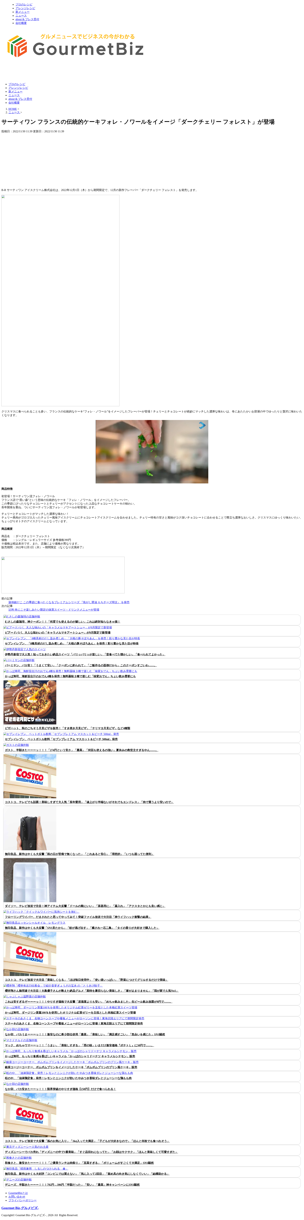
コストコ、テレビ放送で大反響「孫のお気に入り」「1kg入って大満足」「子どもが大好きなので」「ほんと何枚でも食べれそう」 (87, 1140)
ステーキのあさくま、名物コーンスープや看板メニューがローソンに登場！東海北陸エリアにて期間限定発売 (74, 1023)
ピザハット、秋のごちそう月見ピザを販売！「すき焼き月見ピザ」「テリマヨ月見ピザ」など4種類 (67, 728)
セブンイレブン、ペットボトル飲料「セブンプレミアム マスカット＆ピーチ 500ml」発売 (61, 739)
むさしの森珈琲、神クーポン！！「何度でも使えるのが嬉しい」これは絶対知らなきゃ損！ (62, 621)
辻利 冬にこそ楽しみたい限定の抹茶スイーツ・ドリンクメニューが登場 (53, 609)
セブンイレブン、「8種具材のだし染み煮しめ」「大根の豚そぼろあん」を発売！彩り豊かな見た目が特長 (72, 643)
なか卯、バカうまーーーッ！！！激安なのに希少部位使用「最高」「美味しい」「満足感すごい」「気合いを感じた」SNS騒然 (85, 1034)
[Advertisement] (65, 71)
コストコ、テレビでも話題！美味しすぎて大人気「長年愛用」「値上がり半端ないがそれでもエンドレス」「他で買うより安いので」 (89, 802)
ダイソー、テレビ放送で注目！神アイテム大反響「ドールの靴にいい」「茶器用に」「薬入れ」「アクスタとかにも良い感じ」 (85, 905)
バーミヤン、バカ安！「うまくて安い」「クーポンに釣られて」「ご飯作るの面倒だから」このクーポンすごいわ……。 (81, 665)
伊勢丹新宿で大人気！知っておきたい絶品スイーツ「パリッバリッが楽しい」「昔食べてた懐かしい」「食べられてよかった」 (85, 654)
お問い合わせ (16, 1196)
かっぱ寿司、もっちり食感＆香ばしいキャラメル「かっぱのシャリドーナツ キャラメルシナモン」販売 (70, 1056)
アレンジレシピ (25, 8)
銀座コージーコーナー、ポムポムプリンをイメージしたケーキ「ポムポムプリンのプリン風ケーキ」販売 (71, 1067)
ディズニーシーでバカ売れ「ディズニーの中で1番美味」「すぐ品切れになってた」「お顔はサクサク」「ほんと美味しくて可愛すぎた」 (91, 1151)
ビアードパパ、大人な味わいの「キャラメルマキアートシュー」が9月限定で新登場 (57, 632)
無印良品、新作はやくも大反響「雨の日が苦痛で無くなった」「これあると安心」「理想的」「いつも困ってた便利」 (79, 854)
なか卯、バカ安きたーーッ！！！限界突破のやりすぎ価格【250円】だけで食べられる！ (60, 1089)
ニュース (21, 15)
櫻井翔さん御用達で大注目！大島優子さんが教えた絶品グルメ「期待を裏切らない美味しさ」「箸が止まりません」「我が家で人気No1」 (92, 990)
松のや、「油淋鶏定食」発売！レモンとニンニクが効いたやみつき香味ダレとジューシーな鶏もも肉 (68, 1078)
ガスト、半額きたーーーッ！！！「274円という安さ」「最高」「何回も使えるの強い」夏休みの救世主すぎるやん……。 (81, 750)
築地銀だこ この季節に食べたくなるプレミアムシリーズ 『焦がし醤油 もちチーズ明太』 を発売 (68, 602)
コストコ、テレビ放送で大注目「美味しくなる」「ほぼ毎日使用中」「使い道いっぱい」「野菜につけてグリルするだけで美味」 (86, 979)
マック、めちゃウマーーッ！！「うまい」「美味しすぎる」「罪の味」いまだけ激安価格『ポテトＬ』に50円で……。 (79, 1045)
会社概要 (21, 22)
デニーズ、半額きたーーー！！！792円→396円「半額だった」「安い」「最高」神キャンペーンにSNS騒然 (72, 1184)
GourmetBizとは (18, 1192)
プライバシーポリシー (22, 1200)
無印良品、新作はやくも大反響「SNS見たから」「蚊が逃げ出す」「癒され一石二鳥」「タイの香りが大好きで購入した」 (82, 927)
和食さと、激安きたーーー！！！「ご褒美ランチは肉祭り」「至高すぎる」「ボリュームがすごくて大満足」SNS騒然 (79, 1162)
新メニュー (22, 11)
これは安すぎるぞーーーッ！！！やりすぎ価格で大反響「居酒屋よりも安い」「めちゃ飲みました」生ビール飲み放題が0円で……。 (88, 1001)
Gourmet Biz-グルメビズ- (20, 1208)
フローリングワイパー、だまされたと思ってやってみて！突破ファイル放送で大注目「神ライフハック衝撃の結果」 (78, 916)
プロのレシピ (23, 4)
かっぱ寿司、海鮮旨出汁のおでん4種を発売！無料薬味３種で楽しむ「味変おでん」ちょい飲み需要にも (70, 676)
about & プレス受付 (27, 19)
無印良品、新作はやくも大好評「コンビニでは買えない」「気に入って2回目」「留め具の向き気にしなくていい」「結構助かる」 (87, 1173)
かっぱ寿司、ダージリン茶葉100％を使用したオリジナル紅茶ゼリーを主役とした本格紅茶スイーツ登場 (70, 1012)
